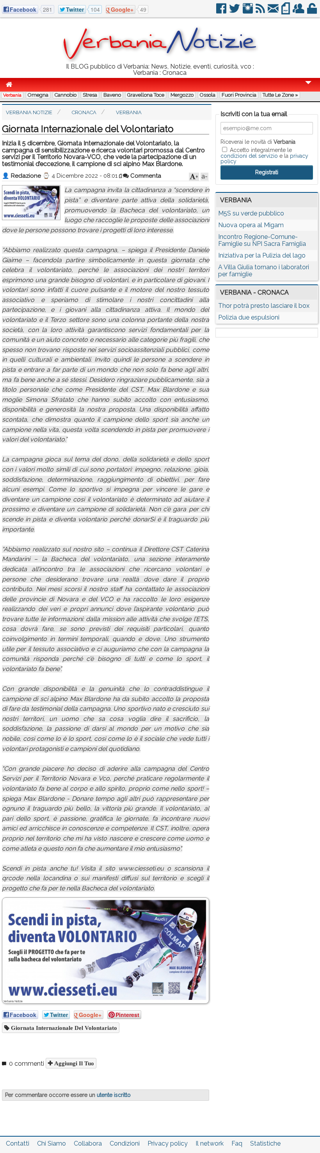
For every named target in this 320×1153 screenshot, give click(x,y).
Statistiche (265, 1143)
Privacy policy (168, 1143)
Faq (236, 1143)
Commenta (145, 175)
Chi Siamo (51, 1143)
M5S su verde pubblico (251, 213)
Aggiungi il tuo (73, 1063)
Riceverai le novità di (257, 142)
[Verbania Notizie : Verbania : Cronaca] (160, 60)
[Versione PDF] (286, 11)
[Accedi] (312, 11)
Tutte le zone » (280, 95)
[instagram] (248, 11)
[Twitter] (235, 11)
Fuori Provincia (239, 95)
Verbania (12, 95)
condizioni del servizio (249, 156)
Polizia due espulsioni (248, 317)
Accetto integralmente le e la (264, 155)
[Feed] (261, 11)
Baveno (112, 95)
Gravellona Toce (145, 95)
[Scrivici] (274, 11)
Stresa (90, 95)
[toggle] (308, 88)
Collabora (88, 1143)
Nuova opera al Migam (251, 225)
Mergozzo (182, 95)
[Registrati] (299, 11)
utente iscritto (114, 1095)
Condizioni (125, 1143)
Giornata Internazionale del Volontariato (63, 1028)
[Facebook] (222, 11)
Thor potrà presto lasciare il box (263, 305)
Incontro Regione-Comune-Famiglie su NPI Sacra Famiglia (262, 240)
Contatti (17, 1143)
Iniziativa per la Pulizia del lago (262, 255)
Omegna (38, 95)
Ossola (207, 95)
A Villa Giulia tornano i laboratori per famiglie (263, 270)
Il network (210, 1143)
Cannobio (65, 95)
